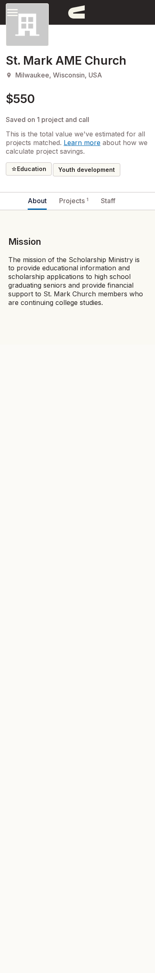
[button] (12, 12)
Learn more (82, 142)
